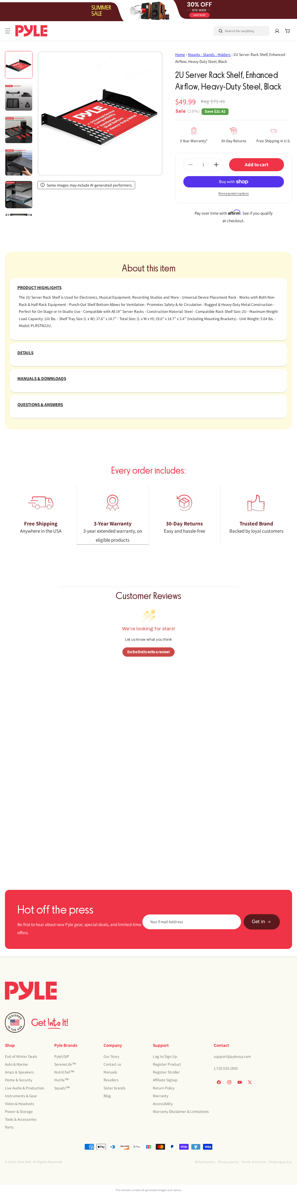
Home (180, 54)
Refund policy (205, 1162)
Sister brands (115, 1088)
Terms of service (253, 1162)
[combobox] (234, 31)
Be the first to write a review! (148, 652)
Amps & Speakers (19, 1072)
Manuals (110, 1072)
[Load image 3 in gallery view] (18, 129)
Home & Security (18, 1079)
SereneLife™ (65, 1064)
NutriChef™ (64, 1072)
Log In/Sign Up (165, 1056)
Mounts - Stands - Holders (209, 54)
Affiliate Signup (165, 1079)
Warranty (160, 1095)
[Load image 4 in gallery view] (18, 162)
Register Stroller (166, 1072)
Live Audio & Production (24, 1088)
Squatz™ (62, 1088)
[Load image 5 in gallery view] (18, 194)
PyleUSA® (61, 1056)
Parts (9, 1127)
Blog (107, 1095)
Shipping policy (280, 1162)
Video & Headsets (19, 1103)
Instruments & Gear (21, 1095)
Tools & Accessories (21, 1119)
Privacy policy (228, 1162)
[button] (7, 31)
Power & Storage (19, 1111)
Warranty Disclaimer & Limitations (181, 1111)
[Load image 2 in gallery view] (18, 97)
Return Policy (164, 1088)
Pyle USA (24, 1162)
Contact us (112, 1064)
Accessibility (163, 1103)
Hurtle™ (61, 1079)
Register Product (167, 1064)
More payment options (233, 193)
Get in (258, 921)
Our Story (111, 1056)
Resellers (111, 1079)
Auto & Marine (16, 1064)
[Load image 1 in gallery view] (18, 64)
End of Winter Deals (21, 1056)
